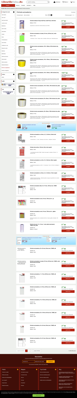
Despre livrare (4, 382)
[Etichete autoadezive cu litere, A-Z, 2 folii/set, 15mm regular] (23, 176)
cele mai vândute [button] (27, 15)
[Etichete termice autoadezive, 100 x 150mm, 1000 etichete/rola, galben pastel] (23, 63)
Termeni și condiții (5, 372)
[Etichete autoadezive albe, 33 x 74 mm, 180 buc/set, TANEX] (23, 189)
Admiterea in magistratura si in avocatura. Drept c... (32, 237)
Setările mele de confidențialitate (45, 380)
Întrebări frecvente (5, 385)
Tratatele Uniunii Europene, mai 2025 (59, 237)
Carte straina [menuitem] (4, 14)
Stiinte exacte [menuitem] (4, 59)
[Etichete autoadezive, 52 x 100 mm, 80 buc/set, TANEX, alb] (23, 316)
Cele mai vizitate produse (44, 377)
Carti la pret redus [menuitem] (5, 20)
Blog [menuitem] (34, 5)
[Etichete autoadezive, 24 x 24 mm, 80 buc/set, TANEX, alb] (23, 329)
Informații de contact (24, 372)
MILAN (3, 77)
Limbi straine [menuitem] (4, 42)
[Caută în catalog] (48, 2)
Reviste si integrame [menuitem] (5, 70)
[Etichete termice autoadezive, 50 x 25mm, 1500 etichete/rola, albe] (23, 102)
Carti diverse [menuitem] (4, 31)
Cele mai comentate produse (45, 374)
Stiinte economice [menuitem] (5, 56)
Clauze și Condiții (12, 393)
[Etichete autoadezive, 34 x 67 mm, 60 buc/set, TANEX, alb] (23, 342)
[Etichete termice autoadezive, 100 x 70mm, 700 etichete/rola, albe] (23, 89)
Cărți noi (22, 377)
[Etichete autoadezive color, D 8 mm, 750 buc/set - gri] (23, 202)
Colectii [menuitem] (3, 34)
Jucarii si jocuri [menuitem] (4, 23)
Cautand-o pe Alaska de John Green (29, 124)
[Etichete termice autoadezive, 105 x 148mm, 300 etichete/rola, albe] (23, 50)
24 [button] (73, 15)
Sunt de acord (38, 395)
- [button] (13, 12)
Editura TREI (24, 126)
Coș (73, 2)
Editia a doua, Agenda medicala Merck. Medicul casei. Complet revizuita (65, 384)
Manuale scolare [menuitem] (4, 48)
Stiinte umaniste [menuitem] (4, 62)
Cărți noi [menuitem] (17, 5)
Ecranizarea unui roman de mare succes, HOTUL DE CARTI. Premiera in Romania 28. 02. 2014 (67, 373)
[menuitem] (8, 5)
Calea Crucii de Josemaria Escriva (58, 124)
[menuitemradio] (49, 15)
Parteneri (22, 385)
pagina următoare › (37, 350)
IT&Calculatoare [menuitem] (4, 39)
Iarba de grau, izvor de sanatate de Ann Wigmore (65, 387)
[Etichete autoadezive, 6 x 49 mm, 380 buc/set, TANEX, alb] (23, 290)
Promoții (22, 380)
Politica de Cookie (69, 392)
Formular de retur (24, 374)
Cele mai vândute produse (44, 372)
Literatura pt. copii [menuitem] (5, 45)
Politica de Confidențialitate (6, 377)
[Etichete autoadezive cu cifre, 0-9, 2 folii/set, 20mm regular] (23, 164)
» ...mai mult (43, 54)
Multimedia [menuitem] (4, 53)
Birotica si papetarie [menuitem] (6, 67)
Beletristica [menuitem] (4, 25)
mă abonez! (50, 361)
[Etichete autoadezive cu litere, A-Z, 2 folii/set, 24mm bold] (23, 138)
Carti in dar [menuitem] (3, 17)
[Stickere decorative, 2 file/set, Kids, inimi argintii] (23, 151)
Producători (23, 382)
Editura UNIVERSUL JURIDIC (26, 239)
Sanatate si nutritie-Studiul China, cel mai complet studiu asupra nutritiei (66, 377)
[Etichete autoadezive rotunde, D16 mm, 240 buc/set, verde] (23, 37)
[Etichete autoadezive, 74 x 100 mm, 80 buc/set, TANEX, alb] (23, 303)
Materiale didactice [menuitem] (5, 64)
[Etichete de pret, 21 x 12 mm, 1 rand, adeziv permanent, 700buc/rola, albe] (23, 228)
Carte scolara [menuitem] (4, 28)
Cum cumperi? (4, 380)
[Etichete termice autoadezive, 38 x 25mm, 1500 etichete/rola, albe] (23, 115)
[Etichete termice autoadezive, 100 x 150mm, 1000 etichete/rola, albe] (23, 76)
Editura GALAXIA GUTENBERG (56, 126)
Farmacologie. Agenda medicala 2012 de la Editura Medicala (66, 380)
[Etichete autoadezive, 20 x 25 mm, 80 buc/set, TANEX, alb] (23, 252)
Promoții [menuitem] (23, 5)
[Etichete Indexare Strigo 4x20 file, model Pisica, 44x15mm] (23, 24)
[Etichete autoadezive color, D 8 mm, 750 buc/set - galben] (23, 215)
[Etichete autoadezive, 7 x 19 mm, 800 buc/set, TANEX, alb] (23, 278)
